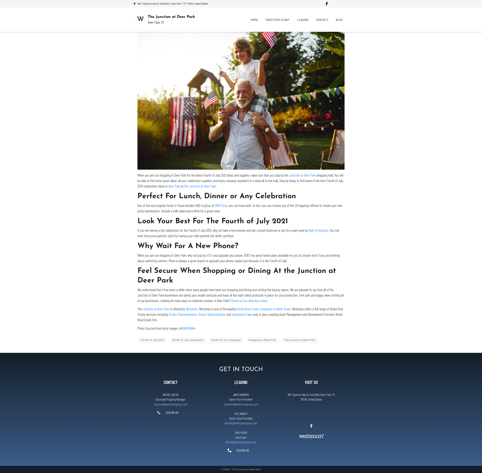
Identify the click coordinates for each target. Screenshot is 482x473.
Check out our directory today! (249, 300)
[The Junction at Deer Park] (140, 19)
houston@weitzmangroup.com (170, 404)
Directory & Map (277, 19)
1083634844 (188, 328)
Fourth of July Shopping (226, 340)
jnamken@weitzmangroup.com (241, 404)
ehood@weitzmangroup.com (240, 442)
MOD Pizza (221, 205)
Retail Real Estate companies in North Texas (264, 309)
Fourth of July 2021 (152, 340)
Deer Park (174, 186)
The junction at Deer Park (299, 340)
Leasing (302, 19)
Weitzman (192, 309)
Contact (322, 19)
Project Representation (183, 314)
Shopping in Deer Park (262, 340)
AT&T (209, 255)
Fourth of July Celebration (188, 340)
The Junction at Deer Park (171, 17)
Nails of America (318, 230)
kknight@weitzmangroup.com (241, 423)
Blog (339, 19)
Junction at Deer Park (302, 175)
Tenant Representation (212, 314)
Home (254, 19)
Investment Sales (242, 314)
